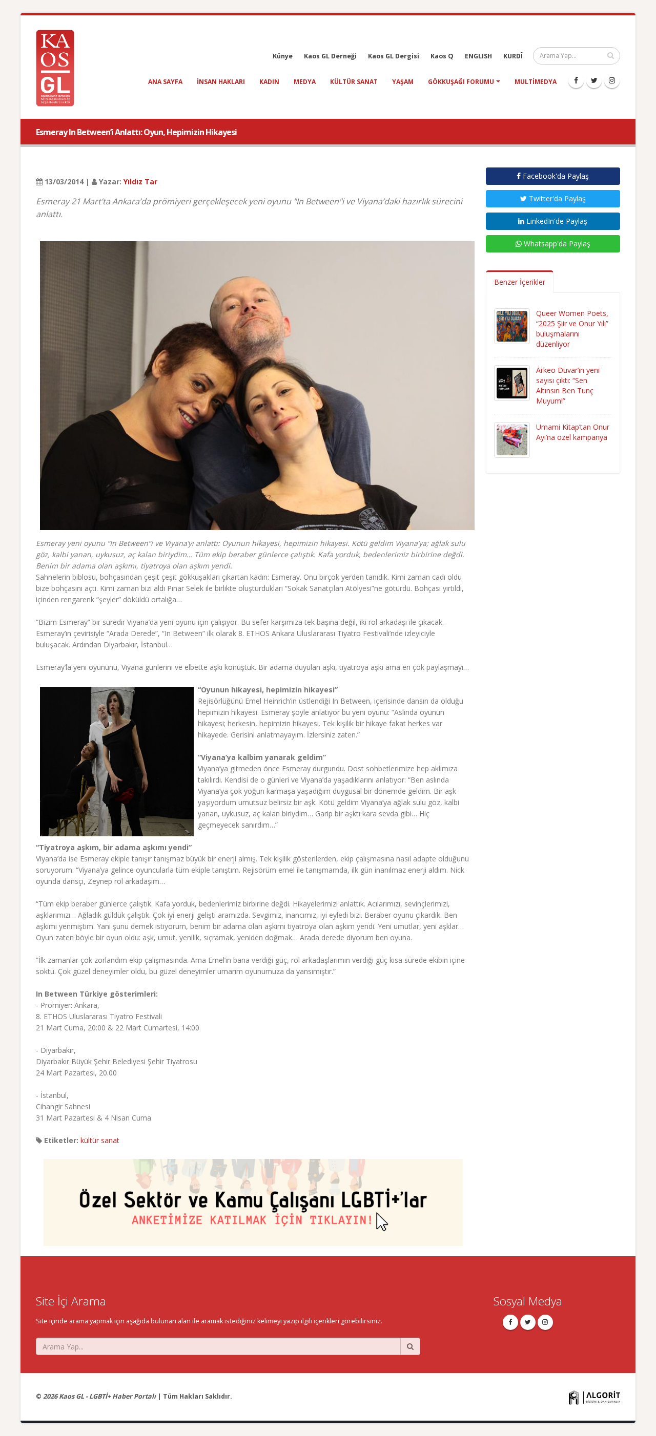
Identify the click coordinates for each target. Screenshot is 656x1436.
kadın (269, 81)
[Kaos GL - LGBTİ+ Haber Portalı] (59, 67)
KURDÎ (513, 56)
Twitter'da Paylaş (556, 198)
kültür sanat (354, 81)
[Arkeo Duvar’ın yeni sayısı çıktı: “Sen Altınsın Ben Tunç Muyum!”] (512, 382)
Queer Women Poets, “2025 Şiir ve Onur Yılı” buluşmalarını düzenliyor (572, 328)
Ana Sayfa (165, 81)
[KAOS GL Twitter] (594, 80)
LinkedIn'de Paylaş (555, 221)
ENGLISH (478, 56)
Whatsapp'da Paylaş (556, 243)
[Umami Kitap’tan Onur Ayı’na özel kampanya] (512, 439)
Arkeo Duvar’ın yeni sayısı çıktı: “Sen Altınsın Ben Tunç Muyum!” (568, 385)
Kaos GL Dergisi (393, 56)
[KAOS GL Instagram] (612, 80)
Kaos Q (442, 56)
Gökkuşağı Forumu (461, 81)
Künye (283, 56)
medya (305, 81)
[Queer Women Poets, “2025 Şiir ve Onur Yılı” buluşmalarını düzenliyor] (512, 325)
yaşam (403, 81)
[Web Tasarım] (594, 1397)
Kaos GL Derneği (330, 56)
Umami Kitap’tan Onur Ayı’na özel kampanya (572, 432)
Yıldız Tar (140, 181)
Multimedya (536, 81)
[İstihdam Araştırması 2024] (253, 1198)
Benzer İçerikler (519, 282)
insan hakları (221, 81)
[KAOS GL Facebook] (576, 80)
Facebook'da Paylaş (555, 176)
